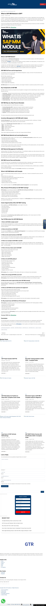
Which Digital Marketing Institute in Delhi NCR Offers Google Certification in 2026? (17, 530)
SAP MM (14, 87)
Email (2, 477)
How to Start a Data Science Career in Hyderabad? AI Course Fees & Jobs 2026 (16, 528)
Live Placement (44, 223)
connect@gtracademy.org (4, 583)
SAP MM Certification (18, 327)
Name (2, 473)
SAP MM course (25, 327)
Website (2, 481)
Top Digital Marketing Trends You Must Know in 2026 (11, 520)
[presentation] (11, 347)
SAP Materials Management (5, 327)
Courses (42, 4)
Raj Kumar (3, 360)
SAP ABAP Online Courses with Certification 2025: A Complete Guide (33, 435)
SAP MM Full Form (32, 327)
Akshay (3, 15)
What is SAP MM (4, 329)
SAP (2, 357)
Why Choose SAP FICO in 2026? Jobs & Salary (10, 525)
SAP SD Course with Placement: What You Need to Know (12, 523)
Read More (3, 373)
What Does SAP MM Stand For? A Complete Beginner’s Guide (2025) (35, 334)
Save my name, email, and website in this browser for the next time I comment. (16, 483)
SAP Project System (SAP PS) (9, 358)
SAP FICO (18, 66)
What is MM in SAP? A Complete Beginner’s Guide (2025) (11, 334)
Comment (3, 469)
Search (42, 491)
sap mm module (38, 327)
